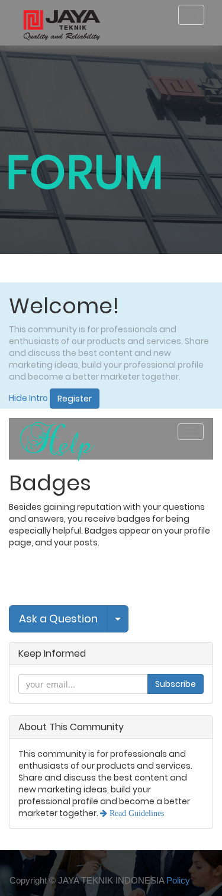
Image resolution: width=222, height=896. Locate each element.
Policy (178, 880)
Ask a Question (58, 618)
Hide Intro (28, 398)
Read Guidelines (135, 813)
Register (74, 398)
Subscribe (175, 684)
